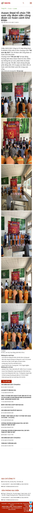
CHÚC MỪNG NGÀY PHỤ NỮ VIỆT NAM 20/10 (11, 410)
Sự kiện (15, 8)
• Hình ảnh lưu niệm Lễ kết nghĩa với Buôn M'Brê (13, 361)
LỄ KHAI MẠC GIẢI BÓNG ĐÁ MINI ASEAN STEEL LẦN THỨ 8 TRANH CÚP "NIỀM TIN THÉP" (15, 431)
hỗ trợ (22, 352)
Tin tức (10, 8)
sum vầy (7, 352)
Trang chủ (3, 8)
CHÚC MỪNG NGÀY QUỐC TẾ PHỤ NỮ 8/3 (10, 384)
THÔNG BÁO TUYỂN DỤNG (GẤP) (9, 443)
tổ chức (3, 352)
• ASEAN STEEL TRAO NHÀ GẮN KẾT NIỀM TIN (13, 369)
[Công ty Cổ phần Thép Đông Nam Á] (5, 3)
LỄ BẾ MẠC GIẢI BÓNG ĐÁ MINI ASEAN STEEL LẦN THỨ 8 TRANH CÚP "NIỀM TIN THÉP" (14, 424)
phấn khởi (18, 352)
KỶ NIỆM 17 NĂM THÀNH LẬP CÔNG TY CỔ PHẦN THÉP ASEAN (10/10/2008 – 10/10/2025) (16, 416)
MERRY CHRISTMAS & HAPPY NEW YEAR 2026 (12, 404)
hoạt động (12, 352)
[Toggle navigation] (31, 3)
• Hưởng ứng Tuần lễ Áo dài (8, 363)
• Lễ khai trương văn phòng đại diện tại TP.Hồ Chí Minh (14, 375)
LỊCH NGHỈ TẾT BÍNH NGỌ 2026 (8, 390)
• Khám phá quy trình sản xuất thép (10, 377)
